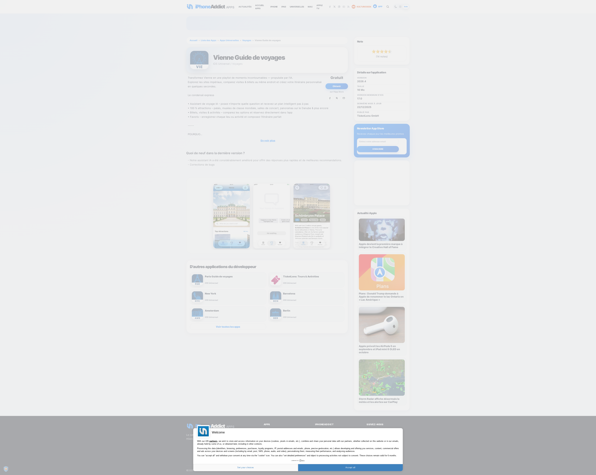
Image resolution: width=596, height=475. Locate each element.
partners (213, 441)
